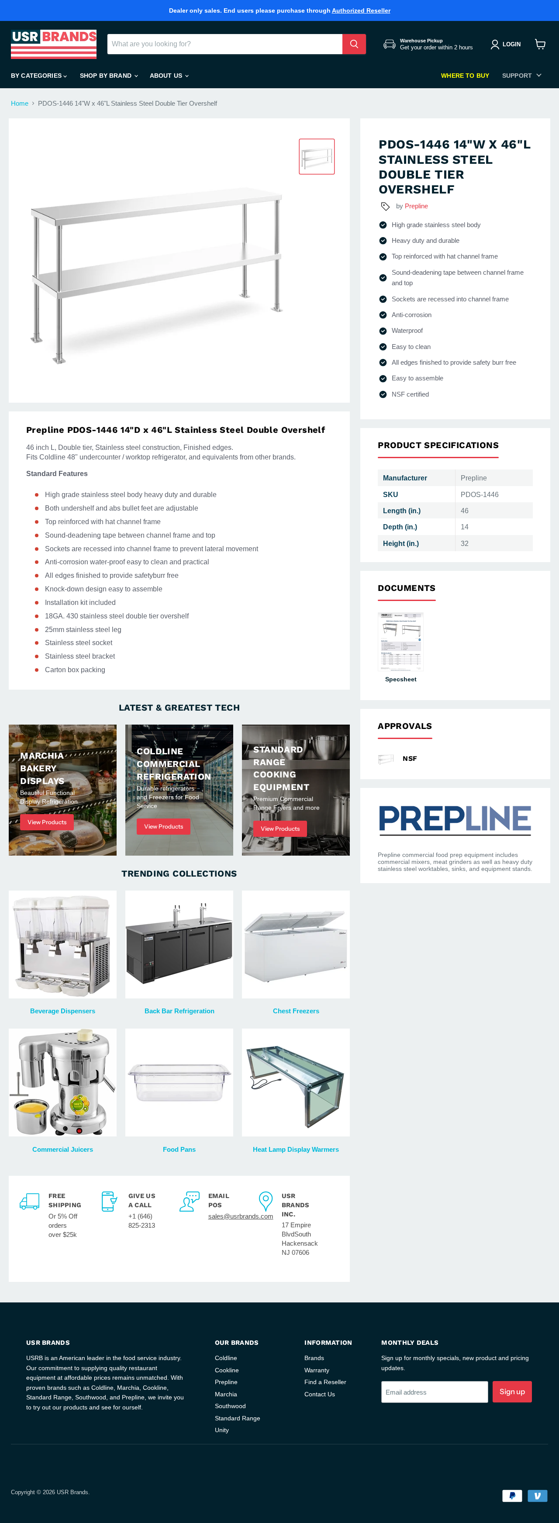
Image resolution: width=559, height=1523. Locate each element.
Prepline (416, 206)
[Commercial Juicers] (63, 1082)
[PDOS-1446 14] (317, 156)
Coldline (226, 1357)
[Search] (354, 44)
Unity (222, 1429)
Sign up (512, 1391)
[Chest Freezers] (296, 944)
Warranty (316, 1370)
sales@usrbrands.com (240, 1216)
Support (517, 75)
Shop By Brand (106, 75)
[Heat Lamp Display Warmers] (296, 1082)
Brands (314, 1357)
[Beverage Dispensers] (63, 944)
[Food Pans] (179, 1082)
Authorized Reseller (361, 10)
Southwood (230, 1405)
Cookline (227, 1370)
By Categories (37, 75)
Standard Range (237, 1418)
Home (19, 103)
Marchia (226, 1394)
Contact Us (319, 1394)
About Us (167, 75)
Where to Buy (465, 75)
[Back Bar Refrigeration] (179, 944)
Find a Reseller (325, 1381)
